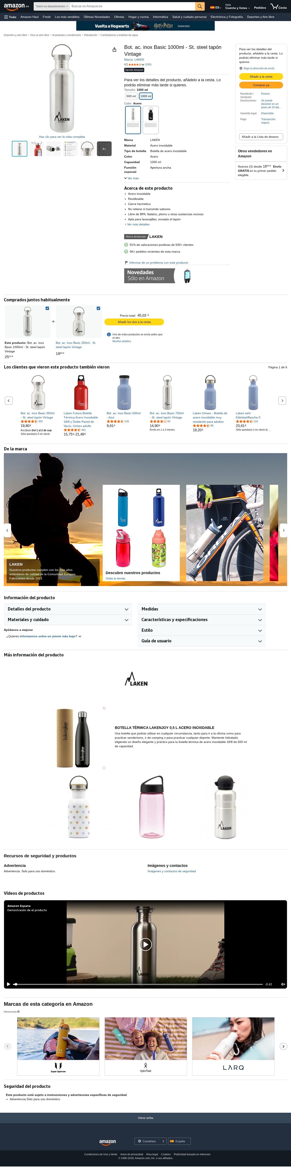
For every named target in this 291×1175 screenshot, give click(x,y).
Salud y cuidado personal (189, 16)
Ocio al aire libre (39, 35)
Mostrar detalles (121, 341)
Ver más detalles (138, 224)
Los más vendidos (67, 16)
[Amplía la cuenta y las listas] (249, 8)
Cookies (166, 1154)
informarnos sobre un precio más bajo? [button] (49, 636)
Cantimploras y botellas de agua (119, 35)
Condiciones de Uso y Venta (100, 1154)
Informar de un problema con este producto (158, 262)
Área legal (152, 1154)
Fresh (47, 16)
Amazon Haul (29, 16)
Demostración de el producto (27, 910)
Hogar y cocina (138, 16)
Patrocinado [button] (10, 1011)
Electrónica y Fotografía (227, 16)
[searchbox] (132, 6)
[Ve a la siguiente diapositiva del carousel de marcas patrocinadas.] (283, 1046)
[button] (10, 17)
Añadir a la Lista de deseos (260, 136)
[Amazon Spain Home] (107, 1143)
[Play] (7, 984)
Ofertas (119, 16)
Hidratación (90, 35)
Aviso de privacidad (131, 1154)
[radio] (19, 148)
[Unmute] (283, 984)
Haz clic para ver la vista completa (62, 136)
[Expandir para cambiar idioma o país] (220, 8)
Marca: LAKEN (134, 59)
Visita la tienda (115, 578)
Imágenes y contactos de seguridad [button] (172, 871)
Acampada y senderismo (66, 35)
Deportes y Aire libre (260, 16)
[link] (79, 321)
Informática (160, 16)
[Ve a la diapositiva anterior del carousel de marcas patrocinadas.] (7, 1046)
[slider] (138, 984)
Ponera (265, 93)
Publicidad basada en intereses (192, 1154)
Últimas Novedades (97, 16)
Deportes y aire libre (15, 35)
